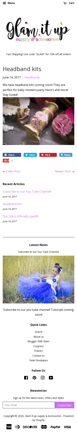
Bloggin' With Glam (38, 341)
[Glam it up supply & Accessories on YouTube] (51, 378)
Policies (38, 350)
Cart (71, 3)
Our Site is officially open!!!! (20, 216)
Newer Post (63, 171)
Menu (11, 3)
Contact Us (38, 355)
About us (38, 336)
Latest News (38, 245)
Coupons (38, 346)
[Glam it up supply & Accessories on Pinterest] (34, 378)
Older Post (13, 171)
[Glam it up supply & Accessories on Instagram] (43, 378)
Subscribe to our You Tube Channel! (27, 192)
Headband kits (12, 204)
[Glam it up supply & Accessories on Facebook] (26, 378)
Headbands (32, 77)
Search (38, 332)
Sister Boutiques (38, 360)
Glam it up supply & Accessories (43, 416)
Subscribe (64, 405)
